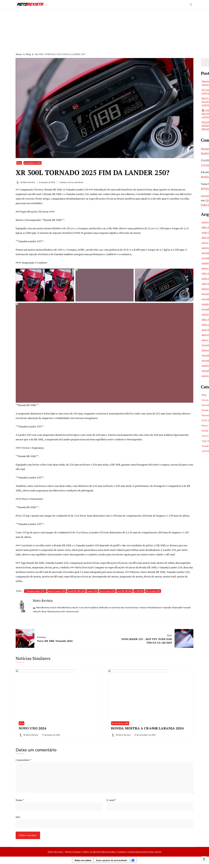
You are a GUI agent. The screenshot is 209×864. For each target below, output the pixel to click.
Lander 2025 (92, 591)
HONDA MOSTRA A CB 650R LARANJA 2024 (147, 728)
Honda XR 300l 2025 (76, 591)
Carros (205, 399)
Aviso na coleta (83, 860)
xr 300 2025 (139, 591)
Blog (19, 163)
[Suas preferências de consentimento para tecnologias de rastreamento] (204, 859)
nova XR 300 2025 (124, 591)
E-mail (111, 800)
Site (18, 817)
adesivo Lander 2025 (57, 591)
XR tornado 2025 (153, 591)
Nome (20, 800)
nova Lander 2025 (107, 591)
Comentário (23, 760)
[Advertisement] (104, 31)
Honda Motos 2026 (32, 163)
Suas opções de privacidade (111, 860)
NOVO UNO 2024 (32, 728)
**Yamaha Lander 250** (35, 591)
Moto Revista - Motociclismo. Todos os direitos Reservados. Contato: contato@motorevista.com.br (104, 851)
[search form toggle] (190, 4)
